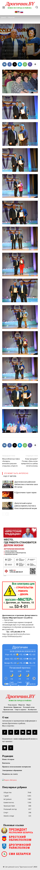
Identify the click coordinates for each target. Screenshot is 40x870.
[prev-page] (3, 514)
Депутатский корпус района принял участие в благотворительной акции (25, 505)
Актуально (6, 487)
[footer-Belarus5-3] (20, 830)
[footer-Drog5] (20, 846)
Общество (5, 35)
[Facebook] (9, 64)
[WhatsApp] (25, 64)
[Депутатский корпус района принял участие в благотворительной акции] (7, 506)
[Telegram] (20, 64)
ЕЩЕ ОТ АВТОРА (10, 476)
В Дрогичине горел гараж (25, 492)
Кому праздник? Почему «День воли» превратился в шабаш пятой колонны (29, 462)
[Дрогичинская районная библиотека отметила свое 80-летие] (7, 484)
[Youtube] (28, 732)
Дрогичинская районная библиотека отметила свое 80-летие (26, 484)
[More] (35, 64)
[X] (14, 64)
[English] (19, 12)
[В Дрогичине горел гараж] (7, 495)
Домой (3, 17)
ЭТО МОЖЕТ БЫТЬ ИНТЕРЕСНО (16, 473)
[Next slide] (34, 678)
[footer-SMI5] (20, 854)
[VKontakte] (22, 732)
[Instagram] (10, 732)
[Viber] (30, 64)
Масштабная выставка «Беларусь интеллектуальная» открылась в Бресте (11, 462)
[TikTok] (16, 732)
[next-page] (7, 514)
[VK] (4, 64)
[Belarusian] (16, 12)
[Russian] (21, 12)
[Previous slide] (6, 678)
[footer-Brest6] (20, 838)
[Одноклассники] (34, 732)
